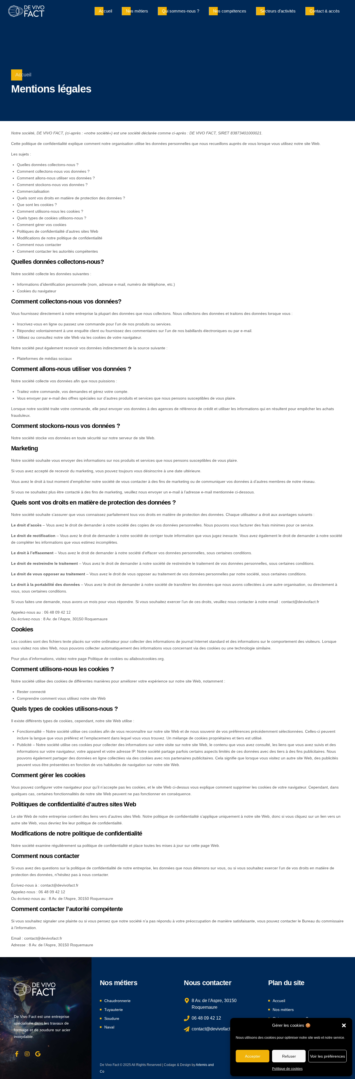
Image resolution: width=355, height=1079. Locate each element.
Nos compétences (229, 11)
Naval (109, 1027)
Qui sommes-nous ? (180, 11)
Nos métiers (137, 11)
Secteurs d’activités (278, 11)
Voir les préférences (327, 1056)
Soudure (111, 1018)
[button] (344, 1025)
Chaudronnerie (117, 1000)
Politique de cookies (287, 1069)
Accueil (105, 11)
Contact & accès (325, 11)
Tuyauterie (113, 1009)
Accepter (252, 1056)
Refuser (289, 1056)
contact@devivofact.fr (300, 601)
